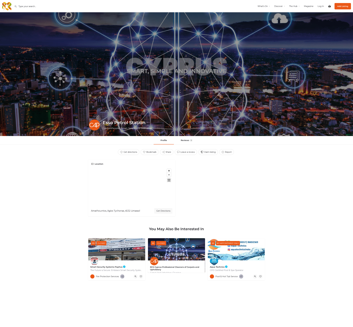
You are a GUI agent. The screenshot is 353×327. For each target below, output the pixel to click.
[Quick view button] (135, 276)
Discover (278, 6)
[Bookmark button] (141, 276)
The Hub (293, 6)
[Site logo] (7, 6)
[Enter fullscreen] (169, 180)
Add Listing (342, 6)
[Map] (131, 186)
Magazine (308, 6)
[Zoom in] (169, 171)
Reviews (186, 140)
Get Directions (163, 211)
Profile (164, 140)
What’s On (263, 6)
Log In (321, 6)
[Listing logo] (94, 124)
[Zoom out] (169, 175)
